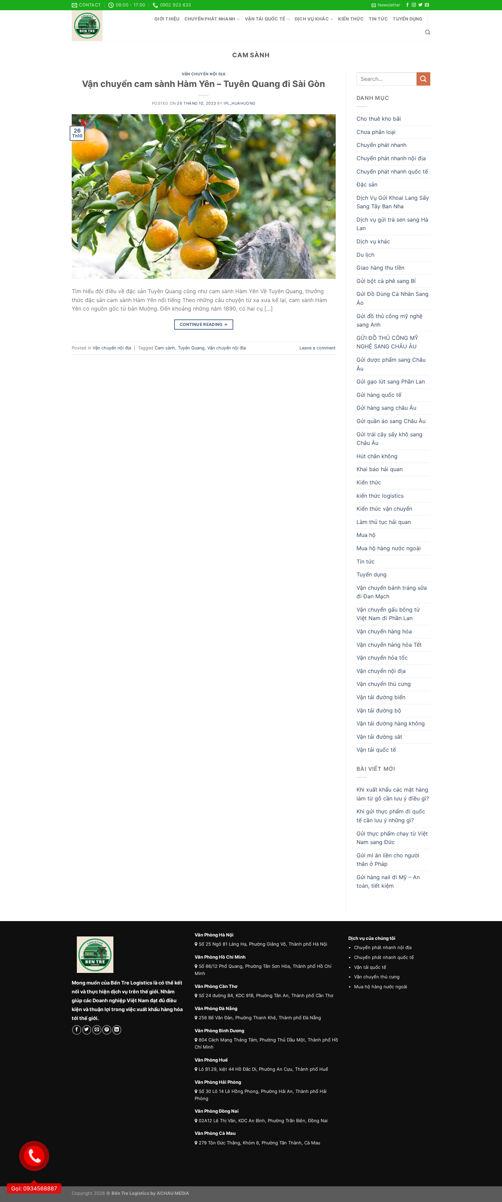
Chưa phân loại (376, 132)
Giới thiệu (167, 18)
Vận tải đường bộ (379, 710)
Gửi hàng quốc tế (379, 394)
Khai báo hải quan (380, 469)
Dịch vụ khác (312, 18)
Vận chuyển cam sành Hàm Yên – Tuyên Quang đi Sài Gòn (203, 83)
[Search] (427, 32)
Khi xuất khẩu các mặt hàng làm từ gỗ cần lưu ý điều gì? (393, 794)
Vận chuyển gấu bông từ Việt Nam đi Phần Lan (388, 614)
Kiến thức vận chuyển (384, 508)
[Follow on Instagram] (414, 5)
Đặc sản (367, 184)
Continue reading (204, 324)
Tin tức (378, 18)
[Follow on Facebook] (407, 5)
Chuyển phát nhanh (209, 18)
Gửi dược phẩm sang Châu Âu (391, 364)
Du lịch (365, 254)
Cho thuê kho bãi (379, 118)
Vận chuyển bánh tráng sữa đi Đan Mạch (392, 592)
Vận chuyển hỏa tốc (382, 657)
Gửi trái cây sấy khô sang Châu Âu (389, 439)
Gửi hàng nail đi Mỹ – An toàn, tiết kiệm (388, 881)
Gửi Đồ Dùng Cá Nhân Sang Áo (393, 298)
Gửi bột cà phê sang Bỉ (386, 280)
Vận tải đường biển (381, 697)
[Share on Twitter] (87, 1029)
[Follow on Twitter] (420, 5)
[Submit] (423, 79)
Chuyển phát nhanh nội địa (391, 158)
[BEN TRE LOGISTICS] (105, 25)
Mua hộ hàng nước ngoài (389, 548)
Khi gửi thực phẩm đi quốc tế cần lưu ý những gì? (391, 816)
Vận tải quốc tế (265, 18)
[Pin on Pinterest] (106, 1029)
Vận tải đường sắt (379, 736)
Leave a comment (317, 347)
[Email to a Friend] (96, 1029)
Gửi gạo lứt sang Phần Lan (391, 381)
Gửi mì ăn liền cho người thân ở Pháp (388, 860)
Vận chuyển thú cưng (384, 683)
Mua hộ (366, 534)
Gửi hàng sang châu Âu (386, 407)
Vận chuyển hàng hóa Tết (389, 644)
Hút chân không (377, 456)
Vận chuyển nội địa (203, 74)
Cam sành (165, 347)
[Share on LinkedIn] (117, 1029)
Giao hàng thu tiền (380, 267)
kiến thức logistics (380, 495)
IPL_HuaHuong (239, 103)
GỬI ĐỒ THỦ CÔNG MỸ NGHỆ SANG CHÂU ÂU (387, 342)
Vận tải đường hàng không (391, 723)
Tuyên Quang (191, 347)
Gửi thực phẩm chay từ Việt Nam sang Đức (392, 838)
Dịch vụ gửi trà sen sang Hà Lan (392, 224)
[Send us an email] (427, 5)
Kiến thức (351, 18)
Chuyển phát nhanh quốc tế (392, 171)
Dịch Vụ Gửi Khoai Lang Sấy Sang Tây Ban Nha (393, 202)
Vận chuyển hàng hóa (384, 631)
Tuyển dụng (407, 18)
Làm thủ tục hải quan (384, 522)
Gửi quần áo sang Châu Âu (391, 421)
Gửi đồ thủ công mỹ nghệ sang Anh (389, 320)
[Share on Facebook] (76, 1029)
